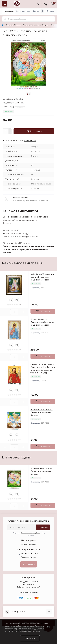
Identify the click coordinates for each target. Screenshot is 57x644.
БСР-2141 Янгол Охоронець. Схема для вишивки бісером (42, 322)
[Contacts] (45, 4)
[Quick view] (11, 300)
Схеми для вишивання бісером (36, 25)
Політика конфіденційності (30, 533)
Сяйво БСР (19, 99)
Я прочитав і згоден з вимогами (30, 534)
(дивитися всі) (29, 140)
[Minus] (10, 132)
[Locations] (38, 4)
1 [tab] (27, 94)
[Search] (5, 19)
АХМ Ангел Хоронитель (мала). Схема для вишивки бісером (42, 277)
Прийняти (30, 638)
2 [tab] (29, 94)
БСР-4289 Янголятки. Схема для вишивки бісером (41, 471)
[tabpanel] (28, 64)
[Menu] (4, 3)
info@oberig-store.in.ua (28, 592)
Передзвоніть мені (28, 557)
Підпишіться (43, 527)
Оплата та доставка (20, 198)
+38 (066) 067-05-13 (30, 553)
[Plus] (10, 129)
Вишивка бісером (13, 25)
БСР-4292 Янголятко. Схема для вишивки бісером (41, 412)
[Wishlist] (17, 300)
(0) (12, 107)
